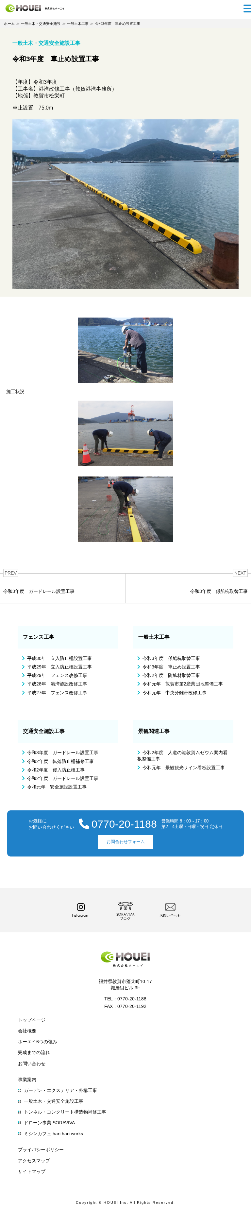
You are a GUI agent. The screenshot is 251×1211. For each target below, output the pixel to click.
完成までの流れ (34, 1052)
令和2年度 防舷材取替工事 (171, 675)
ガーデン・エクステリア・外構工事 (60, 1090)
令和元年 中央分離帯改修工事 (174, 692)
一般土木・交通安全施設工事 (53, 1101)
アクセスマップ (34, 1160)
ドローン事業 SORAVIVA (49, 1122)
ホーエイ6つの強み (37, 1041)
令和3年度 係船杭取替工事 (171, 658)
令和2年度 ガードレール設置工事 (62, 778)
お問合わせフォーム (126, 841)
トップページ (31, 1020)
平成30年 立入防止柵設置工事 (59, 658)
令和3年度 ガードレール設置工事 (62, 752)
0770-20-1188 (124, 824)
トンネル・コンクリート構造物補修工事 (65, 1112)
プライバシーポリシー (41, 1149)
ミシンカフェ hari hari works (53, 1133)
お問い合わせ (31, 1063)
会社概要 (27, 1030)
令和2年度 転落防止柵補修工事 (60, 761)
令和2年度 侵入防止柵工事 (56, 769)
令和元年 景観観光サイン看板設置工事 (183, 767)
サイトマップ (31, 1171)
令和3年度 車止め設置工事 (171, 666)
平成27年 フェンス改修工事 (57, 692)
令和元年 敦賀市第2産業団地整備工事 (182, 683)
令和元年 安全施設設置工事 (57, 786)
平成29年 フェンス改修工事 (57, 675)
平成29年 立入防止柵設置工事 (59, 666)
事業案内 (27, 1079)
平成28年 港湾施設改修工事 (57, 683)
